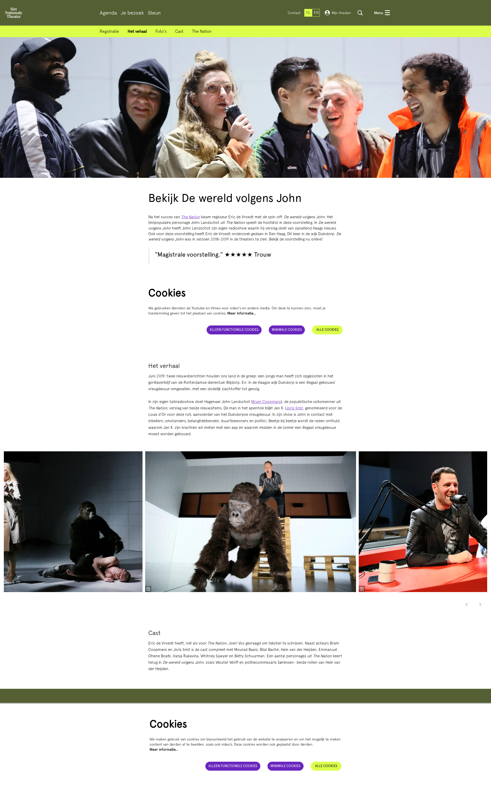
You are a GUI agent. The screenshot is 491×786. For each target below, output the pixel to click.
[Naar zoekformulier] (360, 13)
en (316, 12)
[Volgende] (480, 604)
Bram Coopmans (266, 401)
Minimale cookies (287, 330)
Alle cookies (327, 330)
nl (308, 12)
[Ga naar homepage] (13, 13)
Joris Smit (294, 408)
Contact (294, 13)
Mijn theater (341, 13)
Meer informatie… (241, 313)
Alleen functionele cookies (234, 330)
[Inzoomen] (148, 589)
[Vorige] (467, 604)
